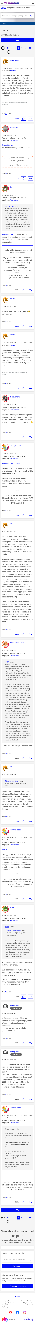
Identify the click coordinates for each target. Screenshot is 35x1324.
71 (6, 894)
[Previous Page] (3, 48)
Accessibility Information (26, 1303)
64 (6, 321)
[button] (32, 59)
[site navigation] (2, 3)
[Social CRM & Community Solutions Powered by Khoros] (28, 1319)
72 (6, 992)
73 (6, 1038)
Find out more (14, 140)
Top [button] (18, 1297)
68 (6, 629)
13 (30, 48)
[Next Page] (9, 52)
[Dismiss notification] (32, 9)
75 (6, 1197)
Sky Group (5, 1307)
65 (6, 383)
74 (6, 1094)
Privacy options (6, 1301)
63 (6, 285)
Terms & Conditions (27, 1301)
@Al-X (7, 662)
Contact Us (30, 1305)
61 (6, 114)
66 (6, 432)
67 (6, 510)
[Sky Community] (12, 2)
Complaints (5, 1305)
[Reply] (30, 119)
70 (6, 816)
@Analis (17, 463)
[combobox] (16, 15)
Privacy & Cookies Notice (9, 1303)
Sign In (32, 3)
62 (6, 173)
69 (6, 753)
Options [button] (3, 30)
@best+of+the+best (11, 781)
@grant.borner (7, 145)
